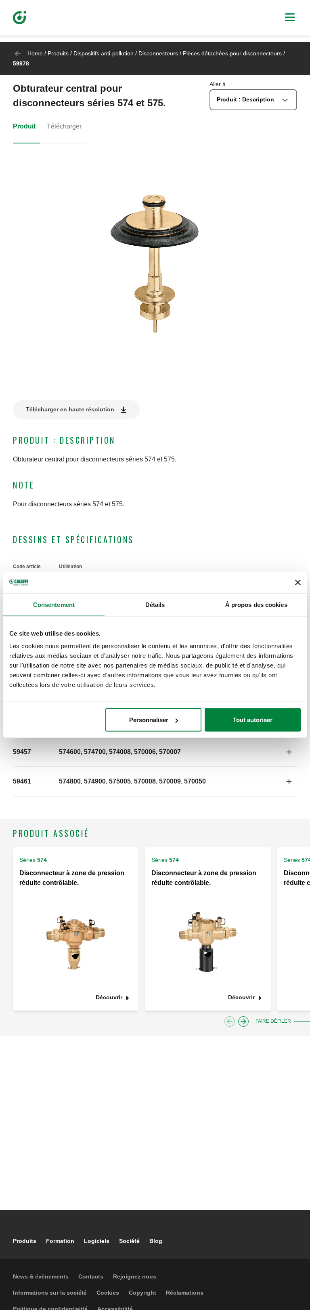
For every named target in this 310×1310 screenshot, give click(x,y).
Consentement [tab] (54, 604)
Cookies (107, 1292)
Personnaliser (148, 719)
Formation (60, 1241)
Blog (155, 1241)
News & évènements (41, 1276)
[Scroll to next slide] (243, 1021)
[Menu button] (290, 18)
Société (129, 1241)
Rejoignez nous (134, 1276)
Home (35, 53)
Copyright (142, 1292)
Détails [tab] (155, 604)
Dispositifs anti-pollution (103, 53)
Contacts (90, 1276)
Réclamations (184, 1292)
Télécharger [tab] (64, 126)
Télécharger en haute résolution (70, 409)
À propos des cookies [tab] (256, 604)
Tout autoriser (252, 719)
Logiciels (96, 1241)
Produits (58, 53)
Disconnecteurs (158, 53)
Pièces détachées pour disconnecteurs (232, 53)
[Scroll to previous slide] (229, 1021)
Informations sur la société (50, 1292)
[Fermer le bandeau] (298, 582)
